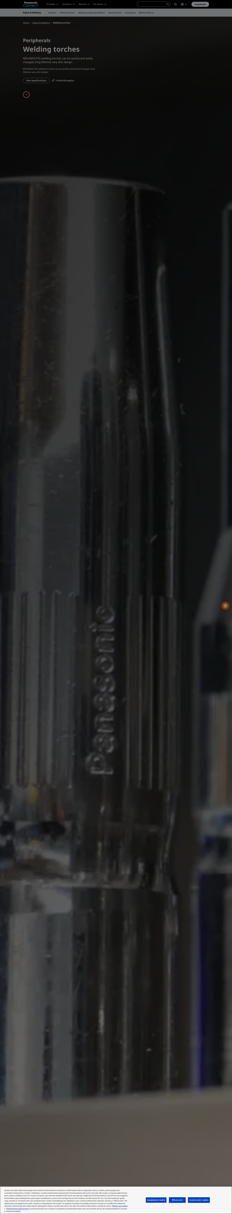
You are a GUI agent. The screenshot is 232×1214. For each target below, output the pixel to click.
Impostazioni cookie (156, 1200)
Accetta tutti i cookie (198, 1200)
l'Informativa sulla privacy (17, 1208)
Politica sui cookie (120, 1206)
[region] (116, 1200)
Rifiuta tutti (177, 1200)
